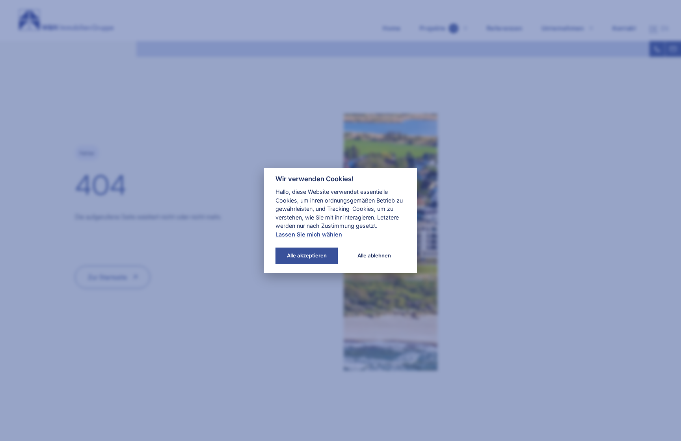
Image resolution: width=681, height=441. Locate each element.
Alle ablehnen (374, 255)
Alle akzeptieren (307, 255)
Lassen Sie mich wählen (308, 234)
